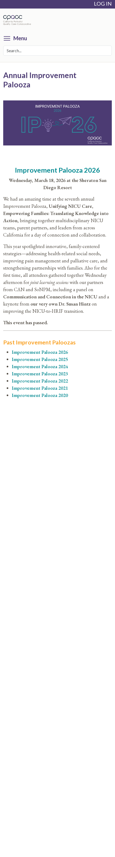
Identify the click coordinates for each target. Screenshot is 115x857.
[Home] (18, 20)
